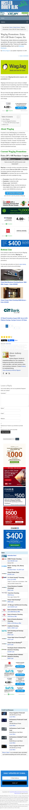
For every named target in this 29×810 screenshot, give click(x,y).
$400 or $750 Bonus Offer (14, 623)
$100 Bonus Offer (12, 616)
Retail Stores (8, 343)
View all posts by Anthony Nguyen (12, 370)
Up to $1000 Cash (12, 607)
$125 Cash (10, 639)
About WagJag (6, 119)
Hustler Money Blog (14, 5)
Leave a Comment (24, 55)
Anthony (23, 366)
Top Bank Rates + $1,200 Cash (16, 569)
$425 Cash (10, 634)
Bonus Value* (6, 752)
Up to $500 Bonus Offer (14, 611)
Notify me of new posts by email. (9, 429)
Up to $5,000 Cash (12, 561)
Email (2, 413)
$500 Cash (10, 590)
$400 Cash (10, 601)
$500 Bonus (11, 595)
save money (22, 264)
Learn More (12, 716)
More (16, 340)
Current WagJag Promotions (9, 121)
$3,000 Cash (11, 574)
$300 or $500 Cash (13, 628)
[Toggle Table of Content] (17, 117)
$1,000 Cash (11, 651)
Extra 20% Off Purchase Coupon (12, 122)
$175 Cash (10, 644)
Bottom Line (6, 124)
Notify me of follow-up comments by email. (12, 425)
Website (3, 418)
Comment (3, 393)
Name (2, 408)
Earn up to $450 (12, 579)
